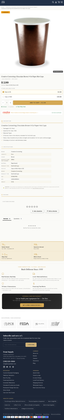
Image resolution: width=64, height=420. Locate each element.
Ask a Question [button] (38, 211)
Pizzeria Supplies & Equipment (37, 401)
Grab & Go (7, 405)
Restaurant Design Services (10, 387)
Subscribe (31, 344)
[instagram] (13, 367)
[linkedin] (4, 367)
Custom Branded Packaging (11, 373)
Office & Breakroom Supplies (32, 405)
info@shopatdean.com (9, 364)
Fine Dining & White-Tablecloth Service (15, 401)
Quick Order (36, 373)
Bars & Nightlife (52, 401)
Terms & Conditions (56, 414)
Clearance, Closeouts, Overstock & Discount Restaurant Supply (21, 7)
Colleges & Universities (27, 408)
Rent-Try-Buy (6, 378)
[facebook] (10, 367)
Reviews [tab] (5, 218)
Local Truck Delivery (38, 380)
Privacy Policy (38, 414)
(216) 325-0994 (9, 361)
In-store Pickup (37, 378)
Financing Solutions (8, 380)
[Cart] (58, 2)
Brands (35, 356)
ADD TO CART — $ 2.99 (38, 102)
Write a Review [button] (53, 211)
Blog (34, 363)
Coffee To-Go (17, 405)
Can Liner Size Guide (9, 392)
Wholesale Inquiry (38, 385)
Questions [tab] (17, 218)
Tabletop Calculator (8, 375)
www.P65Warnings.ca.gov (38, 188)
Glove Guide (6, 390)
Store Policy (46, 414)
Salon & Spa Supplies (48, 405)
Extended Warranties (9, 382)
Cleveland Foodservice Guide (11, 385)
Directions (36, 360)
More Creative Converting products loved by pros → (24, 112)
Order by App (37, 375)
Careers (35, 358)
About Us (35, 353)
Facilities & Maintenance (11, 408)
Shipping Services (38, 382)
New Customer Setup (39, 387)
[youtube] (7, 367)
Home (2, 7)
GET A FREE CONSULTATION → (32, 305)
